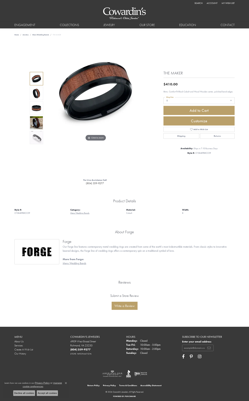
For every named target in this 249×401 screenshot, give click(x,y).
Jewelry (109, 25)
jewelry (26, 35)
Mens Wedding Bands (40, 35)
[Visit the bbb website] (128, 374)
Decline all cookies (24, 393)
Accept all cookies (47, 393)
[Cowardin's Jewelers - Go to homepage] (124, 13)
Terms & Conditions (128, 385)
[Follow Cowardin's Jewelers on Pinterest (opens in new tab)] (191, 356)
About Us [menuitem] (19, 341)
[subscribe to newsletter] (209, 348)
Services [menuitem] (18, 345)
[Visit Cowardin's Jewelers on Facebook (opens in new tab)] (183, 356)
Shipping (181, 136)
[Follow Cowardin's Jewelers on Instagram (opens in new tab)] (199, 356)
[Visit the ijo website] (140, 374)
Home (16, 35)
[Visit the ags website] (112, 374)
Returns (217, 136)
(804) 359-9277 (95, 183)
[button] (198, 3)
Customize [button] (199, 120)
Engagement (24, 25)
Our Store (147, 25)
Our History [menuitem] (20, 353)
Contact (228, 25)
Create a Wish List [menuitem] (23, 349)
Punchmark (130, 396)
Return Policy (93, 385)
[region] (96, 108)
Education (187, 25)
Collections (69, 25)
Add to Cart (199, 110)
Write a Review (125, 306)
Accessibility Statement (151, 385)
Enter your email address (196, 341)
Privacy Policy (109, 385)
